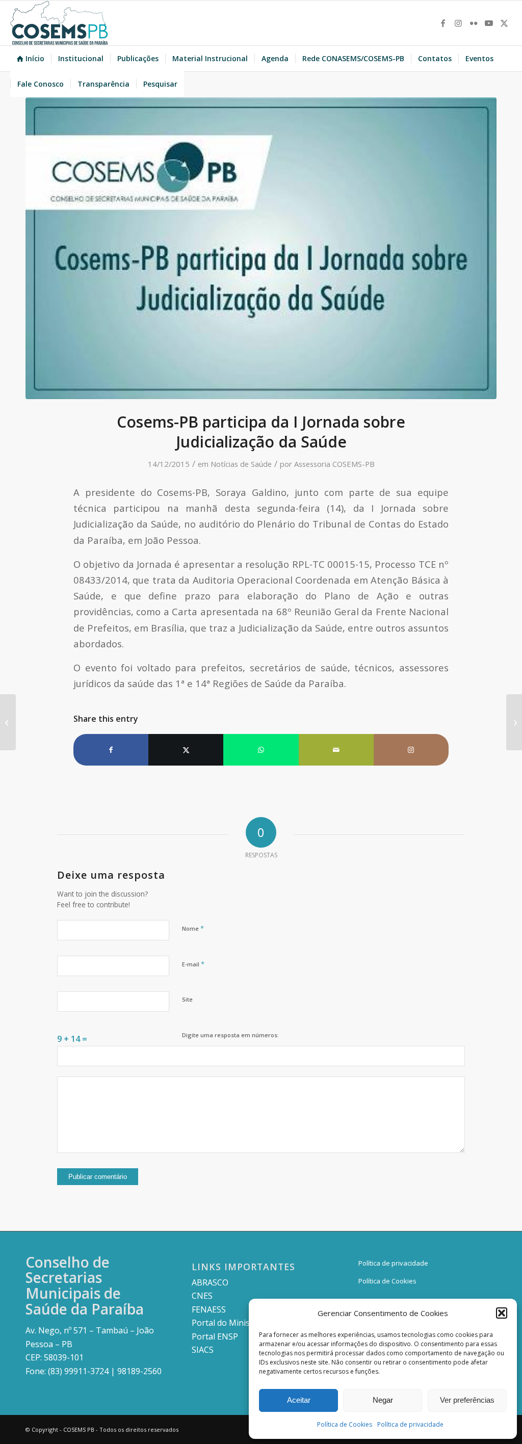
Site (187, 999)
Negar (383, 1400)
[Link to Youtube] (489, 23)
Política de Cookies (344, 1424)
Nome (193, 928)
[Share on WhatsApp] (260, 750)
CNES (202, 1295)
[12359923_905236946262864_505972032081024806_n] (261, 248)
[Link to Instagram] (458, 23)
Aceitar (298, 1400)
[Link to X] (504, 23)
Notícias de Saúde (241, 464)
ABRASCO (210, 1282)
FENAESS (209, 1309)
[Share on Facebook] (110, 750)
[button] (502, 1313)
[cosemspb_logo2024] (59, 23)
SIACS (203, 1349)
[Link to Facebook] (443, 23)
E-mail (193, 963)
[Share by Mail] (336, 750)
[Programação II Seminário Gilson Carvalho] (514, 722)
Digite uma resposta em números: (230, 1035)
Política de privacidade (410, 1424)
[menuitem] (30, 58)
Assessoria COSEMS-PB (334, 464)
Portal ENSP (215, 1336)
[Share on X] (185, 750)
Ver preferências (467, 1400)
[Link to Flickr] (473, 23)
